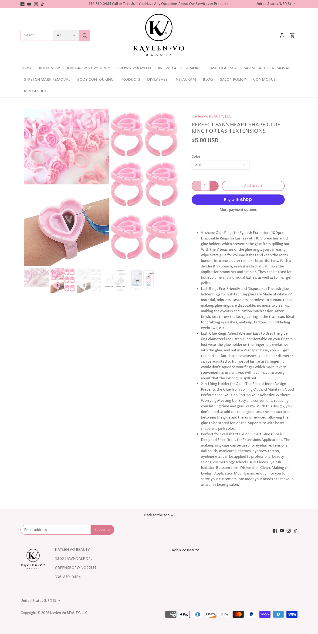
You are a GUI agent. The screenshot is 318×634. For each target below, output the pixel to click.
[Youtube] (29, 4)
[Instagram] (36, 4)
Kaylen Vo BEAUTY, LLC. (212, 116)
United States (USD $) (273, 4)
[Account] (282, 35)
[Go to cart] (292, 35)
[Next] (173, 187)
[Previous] (31, 187)
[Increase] (214, 186)
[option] (102, 187)
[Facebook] (22, 4)
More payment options (238, 209)
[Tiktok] (42, 4)
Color (196, 157)
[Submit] (84, 35)
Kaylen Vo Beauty (184, 550)
